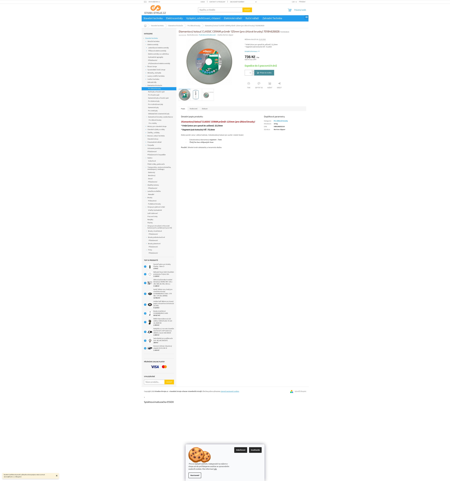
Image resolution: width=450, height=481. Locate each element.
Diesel (150, 179)
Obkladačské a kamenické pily (158, 114)
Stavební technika (151, 38)
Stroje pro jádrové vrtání (156, 207)
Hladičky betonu (153, 185)
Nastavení (194, 475)
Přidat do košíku (266, 73)
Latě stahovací (153, 213)
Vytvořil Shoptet (300, 391)
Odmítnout (240, 450)
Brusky (150, 197)
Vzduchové (152, 161)
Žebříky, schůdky (154, 133)
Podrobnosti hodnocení (207, 35)
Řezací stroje (152, 66)
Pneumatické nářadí (154, 142)
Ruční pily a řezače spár (156, 92)
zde (215, 469)
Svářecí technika (153, 79)
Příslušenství (152, 60)
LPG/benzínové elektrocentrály (159, 63)
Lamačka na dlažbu (154, 191)
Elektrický (151, 172)
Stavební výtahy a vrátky (156, 129)
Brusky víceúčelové (155, 231)
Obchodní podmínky (237, 2)
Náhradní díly (152, 82)
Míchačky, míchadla (154, 73)
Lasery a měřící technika (156, 76)
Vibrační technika (153, 41)
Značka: (225, 35)
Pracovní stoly (153, 216)
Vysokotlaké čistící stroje (156, 70)
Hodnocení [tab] (193, 109)
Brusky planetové (154, 243)
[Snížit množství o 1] (253, 74)
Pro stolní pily (153, 111)
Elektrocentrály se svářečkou (158, 54)
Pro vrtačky (153, 123)
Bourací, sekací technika (156, 136)
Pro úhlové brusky (154, 88)
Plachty (150, 223)
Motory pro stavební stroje (157, 126)
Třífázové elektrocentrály (157, 51)
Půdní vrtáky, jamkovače (156, 164)
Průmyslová (152, 201)
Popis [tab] (183, 109)
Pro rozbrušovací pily (155, 104)
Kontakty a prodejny (217, 2)
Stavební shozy (153, 139)
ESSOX (203, 2)
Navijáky (150, 219)
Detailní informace (251, 51)
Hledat (247, 10)
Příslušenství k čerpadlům (157, 155)
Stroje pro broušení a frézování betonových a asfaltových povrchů (160, 227)
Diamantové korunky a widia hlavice (160, 117)
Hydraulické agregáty (155, 57)
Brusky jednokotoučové (156, 237)
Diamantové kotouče (155, 85)
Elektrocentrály (153, 44)
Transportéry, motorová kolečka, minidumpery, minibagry (159, 168)
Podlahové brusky (154, 204)
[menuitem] (153, 18)
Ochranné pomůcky (154, 148)
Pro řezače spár (153, 95)
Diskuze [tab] (205, 109)
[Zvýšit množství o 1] (253, 71)
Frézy (150, 250)
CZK (293, 2)
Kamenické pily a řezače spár (158, 98)
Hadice (150, 158)
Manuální (151, 194)
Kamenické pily (153, 107)
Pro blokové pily (154, 101)
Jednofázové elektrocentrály (158, 48)
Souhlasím (255, 450)
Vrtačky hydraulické (155, 210)
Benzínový (151, 175)
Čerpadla (151, 145)
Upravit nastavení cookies (230, 391)
